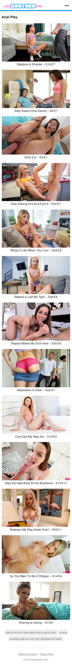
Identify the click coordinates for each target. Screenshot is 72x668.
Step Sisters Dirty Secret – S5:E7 (36, 111)
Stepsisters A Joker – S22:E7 (36, 390)
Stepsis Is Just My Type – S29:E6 (36, 297)
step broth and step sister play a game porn (31, 632)
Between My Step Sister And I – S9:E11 (36, 529)
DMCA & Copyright (27, 654)
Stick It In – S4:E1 (35, 157)
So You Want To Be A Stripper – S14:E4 (36, 576)
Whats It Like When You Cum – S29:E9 (35, 250)
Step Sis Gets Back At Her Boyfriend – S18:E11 (36, 483)
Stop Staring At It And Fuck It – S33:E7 (36, 204)
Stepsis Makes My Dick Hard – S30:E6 (36, 343)
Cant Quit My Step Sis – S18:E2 (36, 436)
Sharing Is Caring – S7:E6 (36, 622)
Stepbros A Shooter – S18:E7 (36, 64)
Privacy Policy (47, 654)
